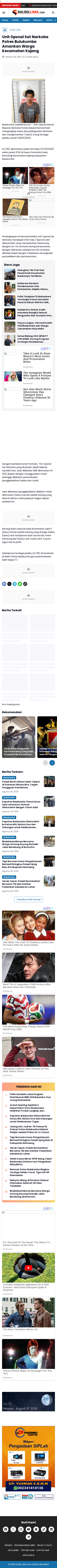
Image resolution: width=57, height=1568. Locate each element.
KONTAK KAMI (43, 1550)
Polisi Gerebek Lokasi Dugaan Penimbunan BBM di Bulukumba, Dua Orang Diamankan (30, 1097)
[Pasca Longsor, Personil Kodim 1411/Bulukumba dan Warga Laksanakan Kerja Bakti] (9, 327)
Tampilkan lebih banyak (28, 899)
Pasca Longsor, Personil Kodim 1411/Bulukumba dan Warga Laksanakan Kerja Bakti (34, 326)
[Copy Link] (25, 584)
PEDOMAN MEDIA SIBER (24, 1545)
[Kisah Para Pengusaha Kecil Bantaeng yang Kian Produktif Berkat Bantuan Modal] (18, 737)
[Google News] (36, 1529)
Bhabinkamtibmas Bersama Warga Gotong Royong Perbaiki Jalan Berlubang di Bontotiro (20, 844)
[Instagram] (21, 1529)
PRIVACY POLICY (44, 1545)
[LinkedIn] (51, 1529)
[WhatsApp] (20, 584)
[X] (9, 584)
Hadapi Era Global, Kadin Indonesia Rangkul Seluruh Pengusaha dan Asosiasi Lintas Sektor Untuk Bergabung (34, 312)
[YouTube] (28, 1529)
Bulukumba (9, 777)
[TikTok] (43, 1529)
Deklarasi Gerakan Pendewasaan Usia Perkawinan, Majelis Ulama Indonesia (32, 286)
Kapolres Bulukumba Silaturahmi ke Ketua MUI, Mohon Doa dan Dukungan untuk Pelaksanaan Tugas (20, 824)
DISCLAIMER (13, 1550)
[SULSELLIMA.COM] (28, 13)
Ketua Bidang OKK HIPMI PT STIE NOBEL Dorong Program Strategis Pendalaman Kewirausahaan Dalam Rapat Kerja (34, 339)
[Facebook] (4, 584)
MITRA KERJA (28, 1555)
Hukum (26, 20)
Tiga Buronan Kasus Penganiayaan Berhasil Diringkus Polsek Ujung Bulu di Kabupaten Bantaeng (22, 864)
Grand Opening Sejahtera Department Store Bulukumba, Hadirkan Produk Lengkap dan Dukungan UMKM (27, 1108)
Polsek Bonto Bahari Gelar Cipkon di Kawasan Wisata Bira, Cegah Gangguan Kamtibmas (21, 784)
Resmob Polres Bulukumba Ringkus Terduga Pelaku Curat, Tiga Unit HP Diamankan (29, 1172)
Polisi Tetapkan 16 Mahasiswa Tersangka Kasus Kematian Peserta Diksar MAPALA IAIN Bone (34, 299)
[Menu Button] (4, 12)
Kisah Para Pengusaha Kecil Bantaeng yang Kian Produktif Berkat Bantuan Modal (18, 751)
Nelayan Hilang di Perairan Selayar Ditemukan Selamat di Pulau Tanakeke (29, 1183)
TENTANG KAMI (27, 1550)
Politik (15, 20)
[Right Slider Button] (54, 20)
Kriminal (50, 20)
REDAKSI (8, 1545)
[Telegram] (15, 584)
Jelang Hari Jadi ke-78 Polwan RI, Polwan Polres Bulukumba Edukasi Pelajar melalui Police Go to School (29, 1129)
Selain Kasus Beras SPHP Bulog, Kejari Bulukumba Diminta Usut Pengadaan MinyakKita (31, 1161)
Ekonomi (38, 20)
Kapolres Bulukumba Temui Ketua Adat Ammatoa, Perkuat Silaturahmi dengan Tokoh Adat (21, 804)
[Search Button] (53, 12)
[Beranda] (5, 30)
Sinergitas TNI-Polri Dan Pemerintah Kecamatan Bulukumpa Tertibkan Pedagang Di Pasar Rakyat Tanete (32, 273)
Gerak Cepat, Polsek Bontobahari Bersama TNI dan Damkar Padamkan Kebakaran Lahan (21, 884)
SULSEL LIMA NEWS (40, 1564)
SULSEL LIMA (20, 1564)
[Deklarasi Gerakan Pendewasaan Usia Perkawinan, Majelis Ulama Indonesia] (9, 287)
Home (5, 20)
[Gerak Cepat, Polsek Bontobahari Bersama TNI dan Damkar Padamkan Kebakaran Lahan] (49, 880)
